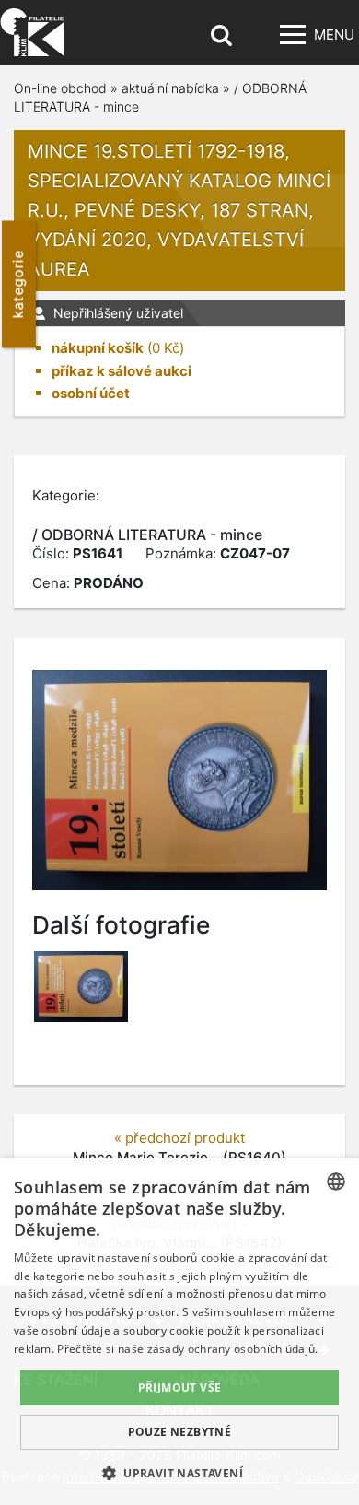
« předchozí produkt (179, 1137)
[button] (179, 1473)
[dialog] (179, 1331)
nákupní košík (98, 348)
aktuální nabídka (170, 88)
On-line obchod (60, 88)
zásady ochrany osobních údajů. (232, 1349)
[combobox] (336, 1181)
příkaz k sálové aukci (121, 371)
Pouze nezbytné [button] (180, 1432)
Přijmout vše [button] (180, 1387)
